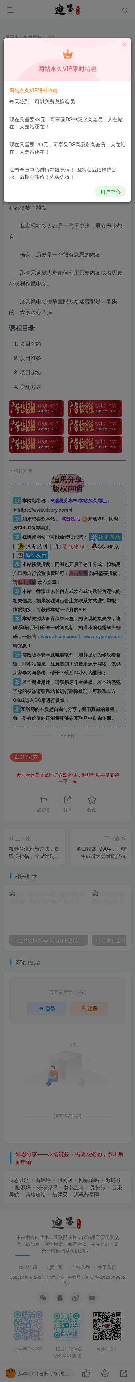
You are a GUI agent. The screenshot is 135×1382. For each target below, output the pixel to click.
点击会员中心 (24, 169)
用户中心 (110, 191)
